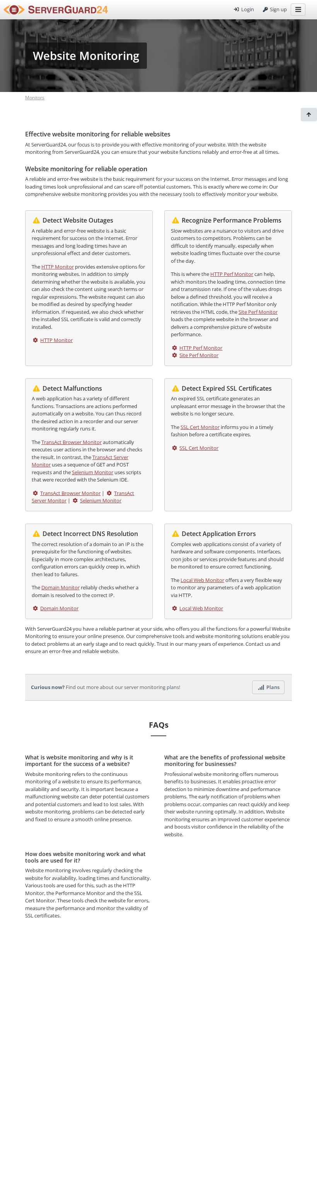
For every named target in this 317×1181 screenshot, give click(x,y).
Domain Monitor (60, 587)
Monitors (34, 97)
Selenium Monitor (92, 472)
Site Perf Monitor (258, 311)
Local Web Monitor (202, 580)
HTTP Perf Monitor (231, 274)
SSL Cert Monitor (200, 427)
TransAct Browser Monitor (71, 442)
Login (247, 9)
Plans (272, 687)
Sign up (278, 9)
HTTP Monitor (57, 266)
